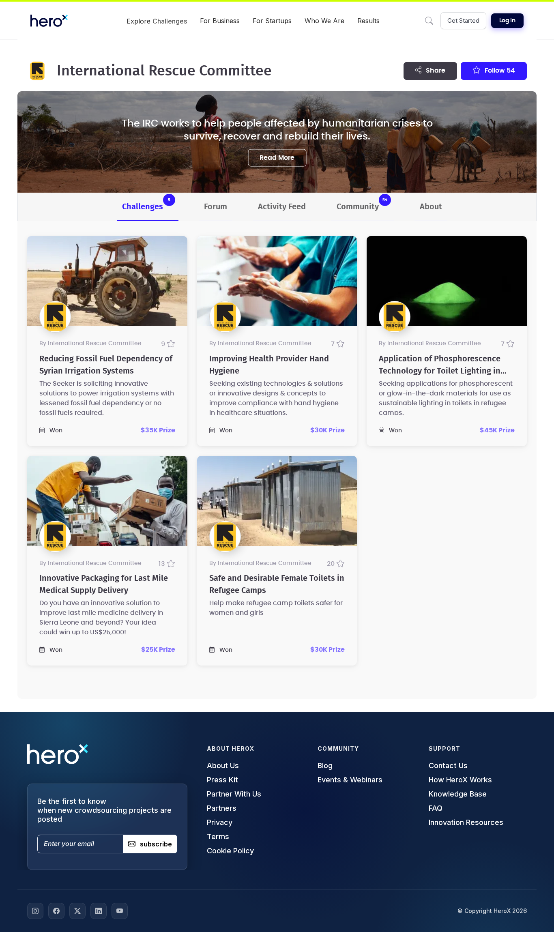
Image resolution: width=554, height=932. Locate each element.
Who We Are (324, 21)
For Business (220, 21)
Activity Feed (282, 207)
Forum (215, 207)
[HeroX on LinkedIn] (98, 911)
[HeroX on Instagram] (35, 911)
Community (362, 204)
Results (368, 21)
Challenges (146, 204)
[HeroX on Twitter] (77, 911)
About (431, 207)
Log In (507, 21)
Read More (277, 157)
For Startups (272, 21)
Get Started (463, 20)
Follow (499, 70)
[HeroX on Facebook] (56, 911)
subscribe (156, 844)
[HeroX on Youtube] (120, 911)
